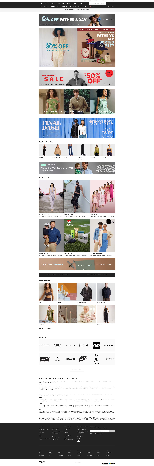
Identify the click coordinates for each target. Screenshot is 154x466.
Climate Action (80, 436)
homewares (54, 411)
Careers (40, 436)
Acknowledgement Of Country (44, 429)
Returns (89, 0)
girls (90, 417)
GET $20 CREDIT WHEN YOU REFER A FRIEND (96, 275)
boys (94, 417)
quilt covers (104, 411)
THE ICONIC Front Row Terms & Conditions (57, 432)
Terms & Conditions (55, 428)
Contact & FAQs (77, 0)
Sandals (98, 452)
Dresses (98, 455)
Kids (63, 3)
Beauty (74, 3)
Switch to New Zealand (69, 439)
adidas (40, 452)
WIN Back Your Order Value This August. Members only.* (76, 9)
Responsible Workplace (81, 429)
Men (59, 3)
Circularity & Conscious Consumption (81, 433)
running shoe (88, 405)
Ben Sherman (41, 455)
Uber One (53, 436)
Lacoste (69, 455)
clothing (80, 381)
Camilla (50, 452)
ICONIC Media (41, 432)
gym (66, 405)
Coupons (40, 439)
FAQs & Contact (67, 428)
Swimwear (79, 455)
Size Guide (66, 432)
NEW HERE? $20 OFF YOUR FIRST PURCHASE (57, 275)
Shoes (50, 455)
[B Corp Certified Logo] (83, 440)
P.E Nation (108, 455)
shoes (62, 386)
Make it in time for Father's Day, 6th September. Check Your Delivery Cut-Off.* (77, 10)
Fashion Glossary (68, 435)
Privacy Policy (54, 429)
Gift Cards (112, 0)
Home (80, 3)
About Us (40, 428)
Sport (68, 3)
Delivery (84, 0)
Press (40, 435)
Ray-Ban (88, 452)
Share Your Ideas (104, 0)
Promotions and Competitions (44, 438)
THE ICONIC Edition (55, 439)
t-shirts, (45, 395)
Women (53, 3)
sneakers (52, 395)
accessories (68, 386)
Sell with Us (41, 433)
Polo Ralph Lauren (90, 455)
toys (71, 418)
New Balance (79, 452)
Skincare (56, 400)
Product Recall (67, 438)
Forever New (60, 455)
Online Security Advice (56, 433)
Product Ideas (67, 436)
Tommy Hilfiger (108, 452)
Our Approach (79, 428)
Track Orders (96, 0)
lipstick (43, 400)
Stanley (59, 452)
